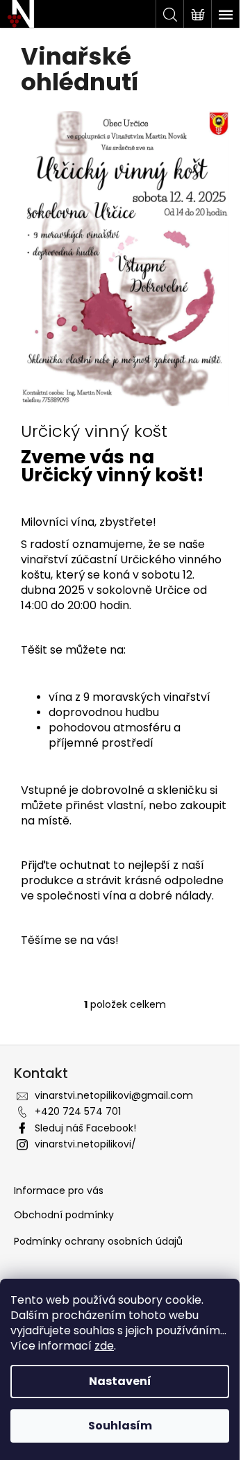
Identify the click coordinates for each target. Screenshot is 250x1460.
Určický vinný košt (94, 431)
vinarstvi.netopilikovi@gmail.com (114, 1095)
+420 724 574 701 (78, 1111)
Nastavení (120, 1381)
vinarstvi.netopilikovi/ (85, 1144)
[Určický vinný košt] (125, 258)
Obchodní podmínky (64, 1215)
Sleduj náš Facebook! (85, 1128)
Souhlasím (120, 1426)
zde (104, 1346)
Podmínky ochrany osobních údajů (98, 1241)
